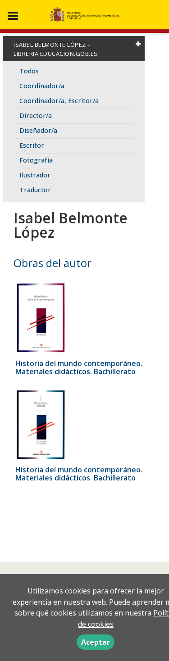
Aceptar (95, 642)
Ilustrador (34, 175)
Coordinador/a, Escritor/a (59, 100)
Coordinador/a (41, 85)
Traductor (35, 190)
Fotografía (36, 160)
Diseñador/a (38, 130)
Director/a (35, 115)
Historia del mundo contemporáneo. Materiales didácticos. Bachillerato (78, 367)
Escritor (31, 145)
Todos (29, 71)
